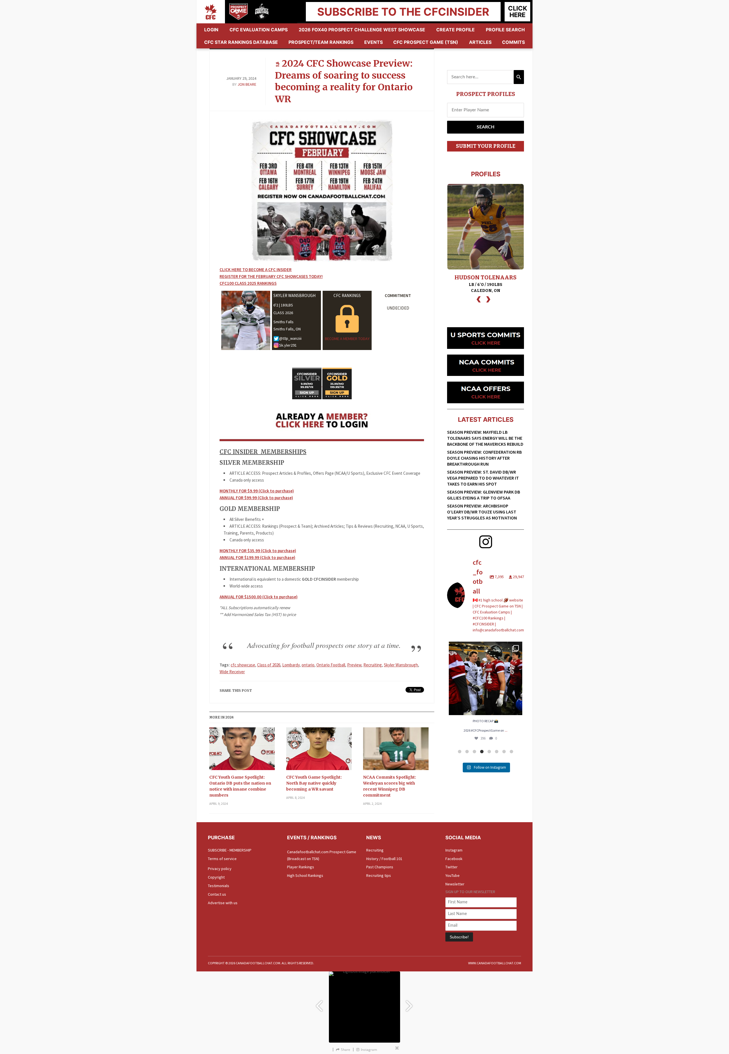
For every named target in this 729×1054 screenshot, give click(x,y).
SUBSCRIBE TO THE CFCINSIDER (403, 11)
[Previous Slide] (319, 1003)
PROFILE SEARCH (505, 29)
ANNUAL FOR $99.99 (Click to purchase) (256, 497)
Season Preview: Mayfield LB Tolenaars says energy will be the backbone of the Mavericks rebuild (485, 438)
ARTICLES (480, 42)
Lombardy (291, 665)
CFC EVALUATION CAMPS (259, 29)
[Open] (485, 678)
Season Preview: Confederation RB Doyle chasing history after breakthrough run (484, 458)
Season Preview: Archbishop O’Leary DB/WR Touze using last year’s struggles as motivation (482, 512)
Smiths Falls (283, 321)
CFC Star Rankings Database (241, 42)
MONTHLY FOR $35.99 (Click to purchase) (258, 550)
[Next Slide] (410, 1003)
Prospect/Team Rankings (320, 42)
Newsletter (454, 884)
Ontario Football (330, 665)
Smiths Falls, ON (287, 328)
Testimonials (218, 885)
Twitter (451, 866)
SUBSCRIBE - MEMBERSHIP (229, 850)
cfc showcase (243, 665)
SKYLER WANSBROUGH (294, 295)
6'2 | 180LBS (283, 305)
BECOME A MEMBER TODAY (347, 338)
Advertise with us (222, 902)
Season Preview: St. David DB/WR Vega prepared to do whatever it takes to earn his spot (483, 478)
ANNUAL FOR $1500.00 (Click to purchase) (259, 596)
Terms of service (222, 858)
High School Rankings (305, 875)
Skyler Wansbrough (401, 665)
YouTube (452, 875)
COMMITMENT (398, 295)
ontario (308, 665)
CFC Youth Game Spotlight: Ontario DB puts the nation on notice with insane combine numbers (240, 786)
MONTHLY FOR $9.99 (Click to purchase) (257, 491)
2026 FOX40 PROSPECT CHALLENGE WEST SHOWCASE (362, 29)
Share (345, 1049)
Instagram (453, 850)
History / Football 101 (384, 858)
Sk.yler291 (288, 345)
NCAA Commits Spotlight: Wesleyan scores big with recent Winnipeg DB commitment (389, 786)
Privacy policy (220, 868)
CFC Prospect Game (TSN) (425, 42)
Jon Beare (246, 84)
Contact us (217, 894)
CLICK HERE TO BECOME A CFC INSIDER (256, 269)
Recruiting (372, 665)
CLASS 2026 (283, 312)
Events (373, 42)
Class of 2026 (268, 665)
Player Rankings (300, 866)
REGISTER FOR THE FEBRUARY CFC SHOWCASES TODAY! (271, 276)
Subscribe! (459, 937)
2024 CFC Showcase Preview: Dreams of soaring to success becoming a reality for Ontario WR (344, 81)
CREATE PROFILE (455, 29)
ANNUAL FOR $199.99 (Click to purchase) (257, 557)
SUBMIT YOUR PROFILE (485, 146)
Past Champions (379, 866)
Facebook (453, 858)
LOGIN (211, 29)
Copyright (216, 877)
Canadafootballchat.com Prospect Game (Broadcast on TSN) (321, 855)
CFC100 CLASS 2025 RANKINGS (248, 283)
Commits (513, 42)
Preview (354, 665)
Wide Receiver (232, 671)
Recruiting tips (378, 875)
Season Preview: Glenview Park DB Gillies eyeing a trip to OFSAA (483, 495)
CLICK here (517, 12)
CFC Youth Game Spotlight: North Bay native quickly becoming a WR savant (314, 783)
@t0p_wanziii (290, 338)
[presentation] (479, 298)
